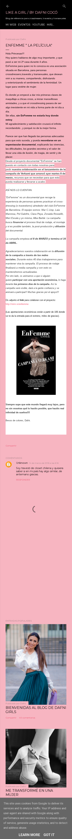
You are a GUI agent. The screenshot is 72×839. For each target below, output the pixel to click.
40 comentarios (27, 717)
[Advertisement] (36, 575)
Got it (49, 835)
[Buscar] (64, 5)
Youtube (38, 24)
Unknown (22, 462)
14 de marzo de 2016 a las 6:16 (44, 463)
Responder (23, 479)
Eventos (24, 24)
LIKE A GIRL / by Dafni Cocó (31, 12)
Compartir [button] (11, 445)
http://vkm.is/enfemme (17, 304)
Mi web (11, 24)
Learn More (29, 835)
